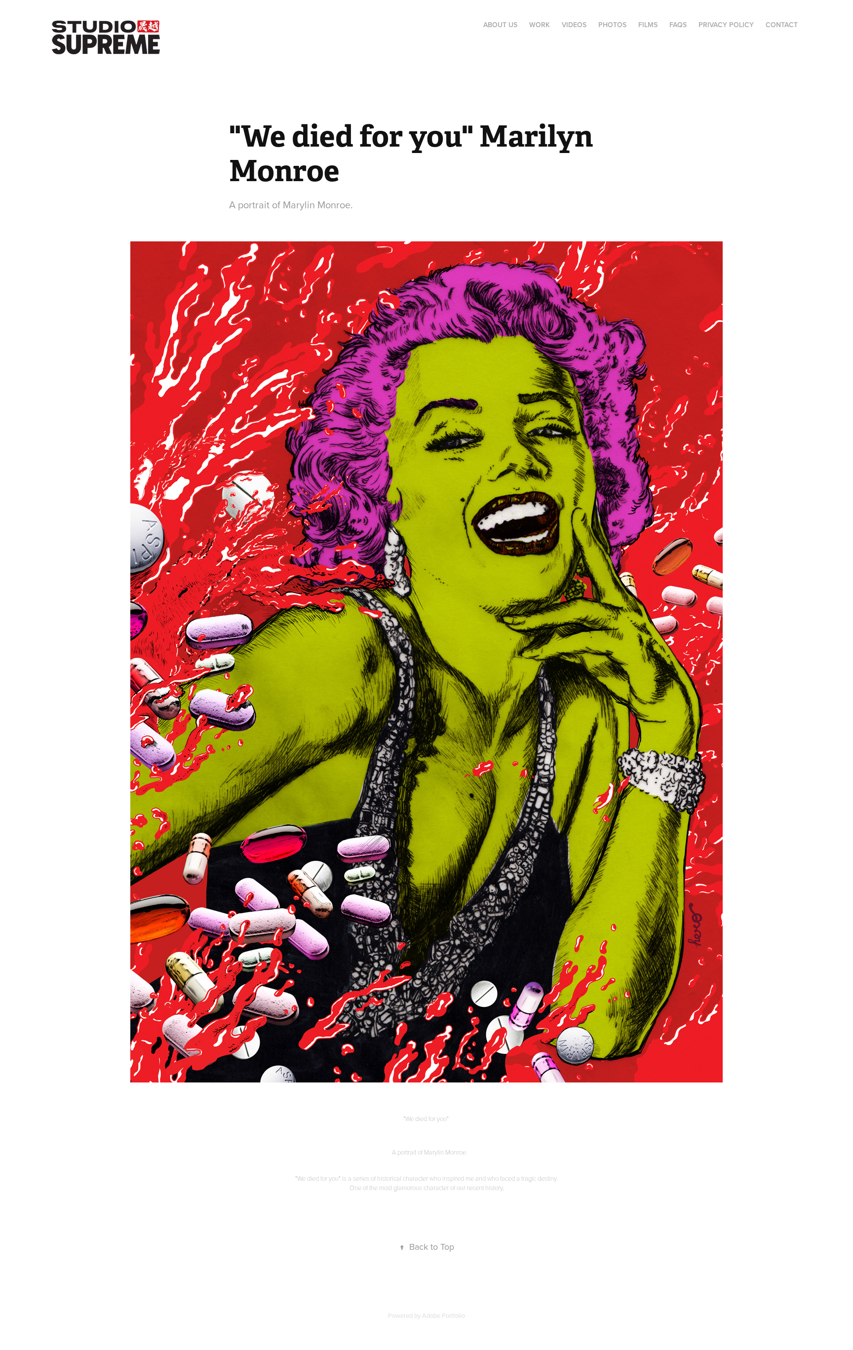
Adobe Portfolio (443, 1315)
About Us (500, 25)
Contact (782, 25)
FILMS (648, 25)
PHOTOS (612, 25)
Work (539, 25)
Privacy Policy (726, 25)
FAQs (678, 25)
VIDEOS (574, 25)
